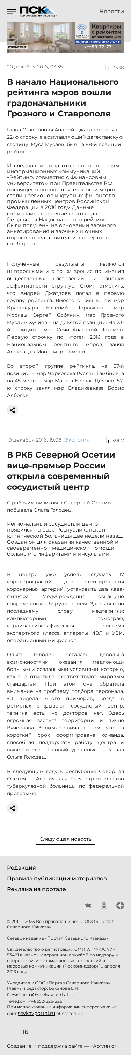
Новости (111, 11)
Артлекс (103, 1046)
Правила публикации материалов (57, 878)
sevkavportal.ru (36, 1013)
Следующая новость (65, 839)
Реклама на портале (36, 889)
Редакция (21, 867)
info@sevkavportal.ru (48, 995)
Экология (77, 439)
